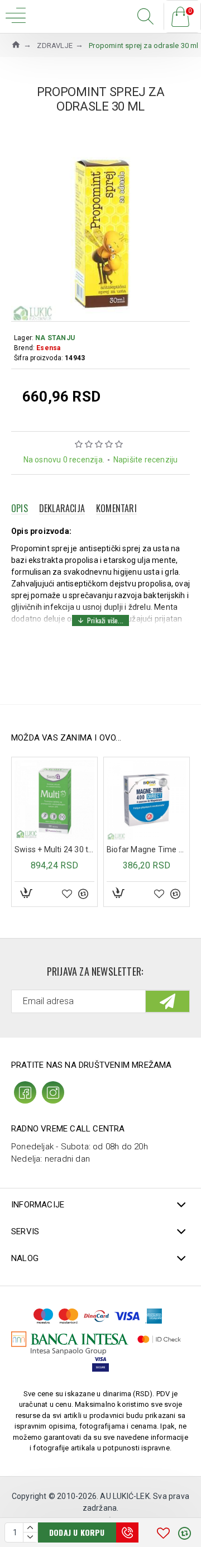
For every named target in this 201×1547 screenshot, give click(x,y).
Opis (19, 508)
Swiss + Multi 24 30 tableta (54, 849)
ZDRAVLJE (55, 45)
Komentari (116, 508)
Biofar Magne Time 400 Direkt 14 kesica (146, 849)
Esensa (48, 348)
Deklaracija (62, 508)
